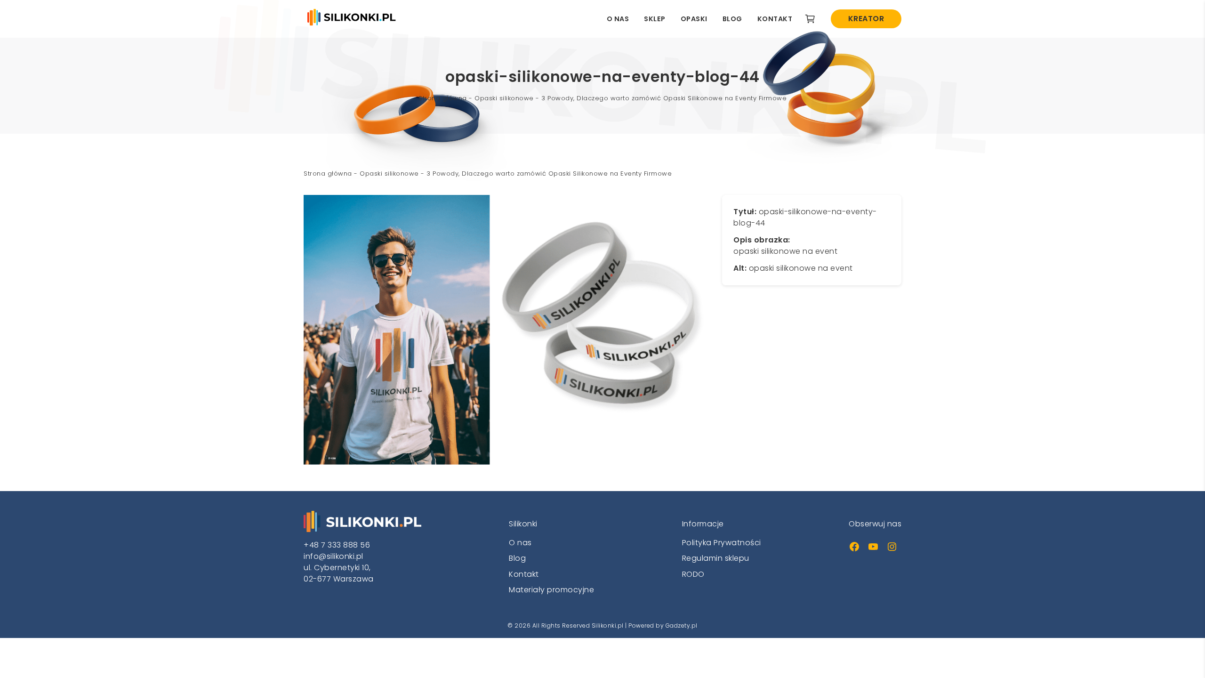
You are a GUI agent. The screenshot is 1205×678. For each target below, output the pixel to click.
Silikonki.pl (608, 626)
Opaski (694, 19)
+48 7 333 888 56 (337, 545)
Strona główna (442, 98)
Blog (732, 19)
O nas (618, 19)
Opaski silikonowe (504, 98)
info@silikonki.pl (333, 556)
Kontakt (775, 19)
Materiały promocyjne (551, 589)
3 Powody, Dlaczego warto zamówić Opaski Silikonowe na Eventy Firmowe (664, 98)
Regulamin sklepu (715, 558)
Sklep (655, 19)
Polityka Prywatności (721, 542)
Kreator (866, 18)
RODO (693, 574)
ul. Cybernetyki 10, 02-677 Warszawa (339, 573)
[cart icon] (810, 18)
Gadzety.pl (682, 626)
